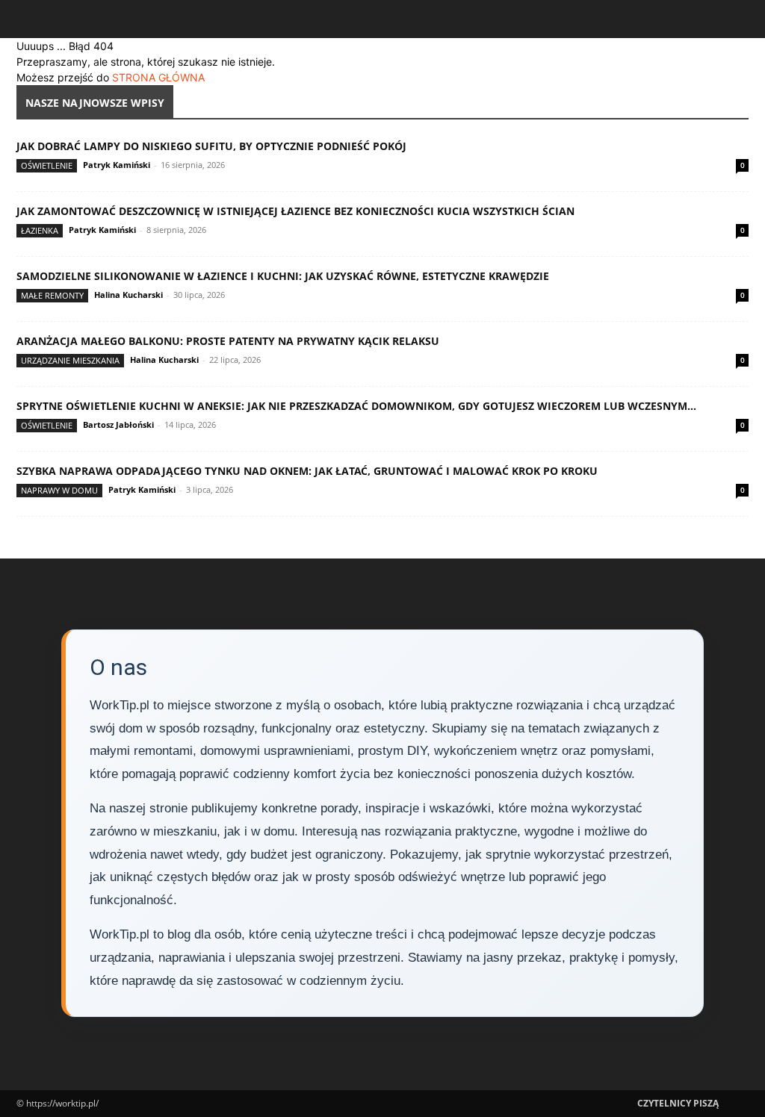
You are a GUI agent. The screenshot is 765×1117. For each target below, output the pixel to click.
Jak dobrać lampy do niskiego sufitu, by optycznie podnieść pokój (211, 146)
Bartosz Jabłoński (118, 424)
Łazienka (39, 230)
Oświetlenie (46, 165)
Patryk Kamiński (116, 164)
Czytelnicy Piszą (678, 1103)
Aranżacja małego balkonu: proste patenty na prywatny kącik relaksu (227, 341)
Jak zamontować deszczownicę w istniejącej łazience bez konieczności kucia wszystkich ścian (295, 211)
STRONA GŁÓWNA (158, 77)
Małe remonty (52, 295)
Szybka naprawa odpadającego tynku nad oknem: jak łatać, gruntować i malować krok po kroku (307, 471)
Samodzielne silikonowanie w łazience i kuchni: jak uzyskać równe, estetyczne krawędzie (282, 276)
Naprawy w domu (59, 490)
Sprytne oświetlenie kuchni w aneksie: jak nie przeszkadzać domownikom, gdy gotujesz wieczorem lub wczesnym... (356, 406)
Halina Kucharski (128, 294)
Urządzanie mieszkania (70, 360)
